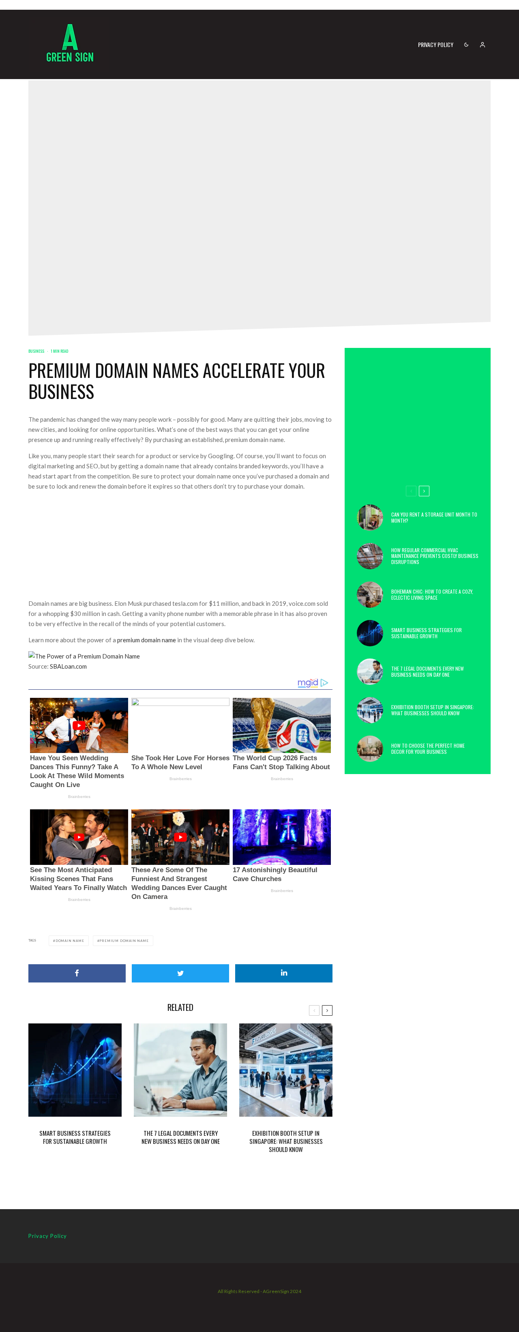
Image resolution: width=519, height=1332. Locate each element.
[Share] (77, 973)
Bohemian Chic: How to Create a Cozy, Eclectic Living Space (432, 595)
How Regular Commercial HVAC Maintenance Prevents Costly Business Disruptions (434, 556)
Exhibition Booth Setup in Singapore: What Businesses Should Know (286, 1141)
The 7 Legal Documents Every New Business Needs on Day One (181, 1137)
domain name (70, 941)
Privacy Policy (435, 44)
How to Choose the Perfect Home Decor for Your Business (428, 749)
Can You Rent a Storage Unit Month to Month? (434, 517)
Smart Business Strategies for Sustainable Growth (75, 1137)
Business (36, 351)
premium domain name (146, 639)
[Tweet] (180, 973)
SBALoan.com (68, 666)
